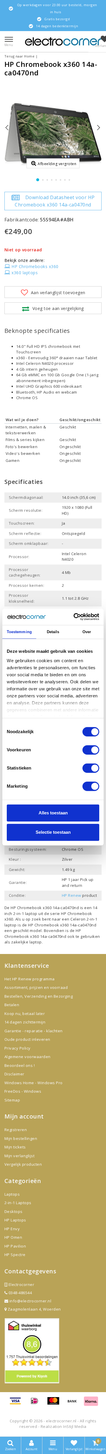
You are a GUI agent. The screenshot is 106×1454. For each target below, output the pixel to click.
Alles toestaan (53, 812)
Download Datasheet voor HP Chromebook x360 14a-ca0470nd (55, 201)
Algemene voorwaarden (27, 1056)
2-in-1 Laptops (18, 1202)
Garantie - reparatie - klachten (33, 1030)
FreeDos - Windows (22, 1091)
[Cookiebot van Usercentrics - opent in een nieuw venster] (74, 617)
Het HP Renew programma (29, 979)
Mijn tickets (15, 1147)
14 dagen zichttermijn (24, 1022)
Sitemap (12, 1100)
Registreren (15, 1129)
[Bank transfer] (74, 1403)
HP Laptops (15, 1220)
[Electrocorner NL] (63, 41)
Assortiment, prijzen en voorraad (36, 987)
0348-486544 (19, 1292)
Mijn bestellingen (20, 1138)
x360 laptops (24, 272)
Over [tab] (86, 632)
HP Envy (12, 1228)
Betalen (11, 1004)
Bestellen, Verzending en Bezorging (38, 996)
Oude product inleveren (27, 1039)
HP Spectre (15, 1254)
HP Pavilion (15, 1246)
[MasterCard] (55, 1403)
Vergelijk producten (23, 1164)
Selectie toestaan (53, 832)
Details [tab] (53, 632)
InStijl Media (74, 1426)
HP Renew (71, 895)
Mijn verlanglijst (19, 1155)
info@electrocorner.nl (30, 1301)
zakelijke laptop (26, 942)
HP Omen (13, 1237)
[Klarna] (91, 1403)
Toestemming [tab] (19, 632)
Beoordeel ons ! (19, 1065)
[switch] (90, 750)
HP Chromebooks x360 (34, 266)
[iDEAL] (36, 1403)
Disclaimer (14, 1074)
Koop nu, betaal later (24, 1013)
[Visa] (17, 1403)
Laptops (12, 1194)
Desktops (13, 1211)
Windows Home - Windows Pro (33, 1082)
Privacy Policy (17, 1048)
